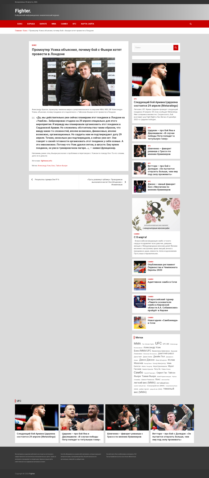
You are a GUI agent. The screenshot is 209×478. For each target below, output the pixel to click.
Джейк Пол (159, 356)
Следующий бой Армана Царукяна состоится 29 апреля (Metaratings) (36, 435)
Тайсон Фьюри (61, 166)
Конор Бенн (148, 363)
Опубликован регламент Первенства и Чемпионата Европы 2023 (162, 267)
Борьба (31, 24)
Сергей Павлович (149, 373)
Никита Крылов (147, 369)
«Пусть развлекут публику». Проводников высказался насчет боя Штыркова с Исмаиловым (104, 182)
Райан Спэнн (166, 369)
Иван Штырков (161, 360)
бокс (53, 166)
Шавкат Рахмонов (147, 379)
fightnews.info (46, 161)
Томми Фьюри (149, 376)
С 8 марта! (140, 237)
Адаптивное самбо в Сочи (162, 282)
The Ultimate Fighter (148, 344)
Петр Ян (157, 369)
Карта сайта (87, 24)
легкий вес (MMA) (145, 382)
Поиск (175, 47)
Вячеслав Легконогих (150, 354)
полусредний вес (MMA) (156, 386)
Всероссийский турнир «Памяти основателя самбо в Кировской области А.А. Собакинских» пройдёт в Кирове (163, 305)
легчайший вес (163, 383)
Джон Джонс (147, 359)
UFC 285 (166, 344)
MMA (137, 343)
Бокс (19, 24)
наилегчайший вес (140, 386)
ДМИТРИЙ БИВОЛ (166, 354)
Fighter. (23, 11)
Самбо (64, 24)
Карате (43, 24)
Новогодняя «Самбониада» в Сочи (163, 321)
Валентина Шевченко (161, 351)
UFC (74, 24)
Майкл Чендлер (147, 366)
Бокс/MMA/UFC (142, 350)
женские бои (165, 379)
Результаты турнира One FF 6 (47, 179)
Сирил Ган (162, 372)
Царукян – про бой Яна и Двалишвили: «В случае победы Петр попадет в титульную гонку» (161, 134)
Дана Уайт (138, 357)
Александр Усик (44, 166)
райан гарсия (144, 389)
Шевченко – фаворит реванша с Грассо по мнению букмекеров (159, 151)
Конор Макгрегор (159, 363)
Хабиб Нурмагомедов (164, 376)
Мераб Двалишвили (160, 366)
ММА (54, 24)
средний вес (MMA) (156, 389)
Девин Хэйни (147, 357)
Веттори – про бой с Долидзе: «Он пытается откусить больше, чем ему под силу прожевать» (163, 170)
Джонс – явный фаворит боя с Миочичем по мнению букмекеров (161, 187)
